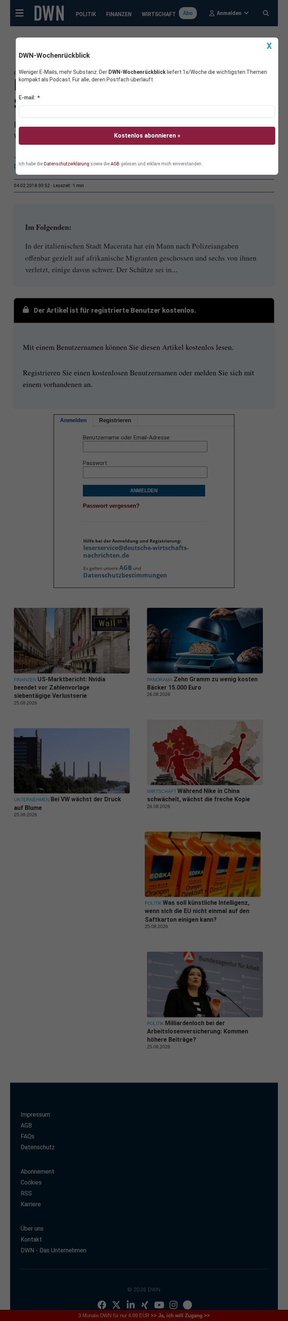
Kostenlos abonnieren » (147, 135)
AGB (115, 163)
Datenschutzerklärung (66, 163)
